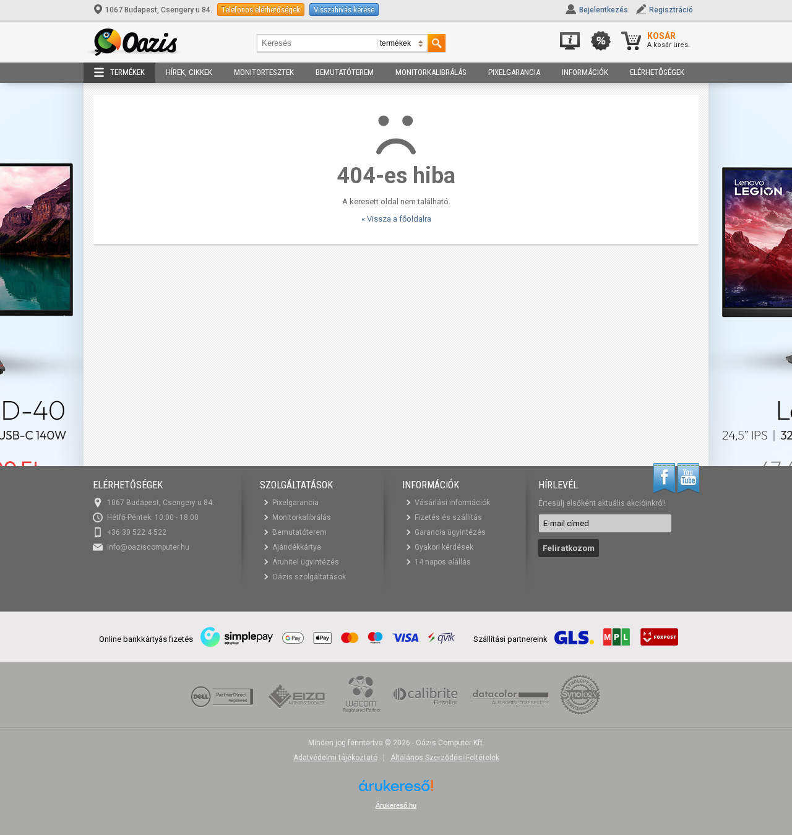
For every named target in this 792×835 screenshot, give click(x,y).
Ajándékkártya (296, 547)
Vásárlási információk (452, 502)
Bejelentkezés (603, 10)
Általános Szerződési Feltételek (444, 757)
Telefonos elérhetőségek (261, 9)
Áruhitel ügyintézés (305, 562)
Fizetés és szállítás (448, 517)
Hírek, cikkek (189, 72)
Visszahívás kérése (344, 9)
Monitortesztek (264, 72)
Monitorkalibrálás (431, 72)
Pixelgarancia (514, 72)
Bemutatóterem (345, 72)
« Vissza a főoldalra (396, 218)
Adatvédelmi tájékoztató (335, 757)
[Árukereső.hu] (396, 790)
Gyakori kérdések (444, 547)
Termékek (127, 72)
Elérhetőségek (657, 72)
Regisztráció (671, 10)
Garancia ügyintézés (450, 532)
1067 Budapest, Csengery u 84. (158, 10)
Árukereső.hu (396, 805)
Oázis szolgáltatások (309, 577)
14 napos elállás (443, 562)
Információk (585, 72)
